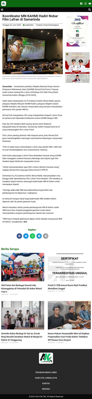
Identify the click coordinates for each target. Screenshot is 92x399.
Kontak (46, 383)
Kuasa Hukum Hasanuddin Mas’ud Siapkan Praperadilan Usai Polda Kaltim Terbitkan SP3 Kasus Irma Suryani (68, 336)
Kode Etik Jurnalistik (46, 378)
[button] (2, 10)
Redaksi (46, 389)
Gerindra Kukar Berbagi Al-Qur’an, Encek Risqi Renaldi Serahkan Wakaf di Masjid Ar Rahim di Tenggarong (21, 336)
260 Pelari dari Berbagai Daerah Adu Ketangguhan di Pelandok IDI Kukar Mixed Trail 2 (21, 288)
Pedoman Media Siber (46, 372)
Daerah (40, 25)
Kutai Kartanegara (51, 25)
